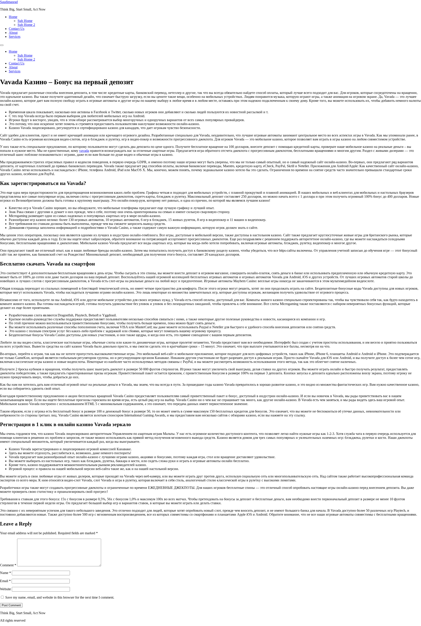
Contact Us (16, 28)
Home (13, 17)
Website (5, 589)
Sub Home (25, 21)
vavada (84, 150)
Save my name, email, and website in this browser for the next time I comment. (59, 597)
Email (5, 581)
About (13, 32)
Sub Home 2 (26, 25)
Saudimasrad (9, 2)
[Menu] (2, 45)
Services (14, 36)
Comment (8, 565)
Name (5, 573)
